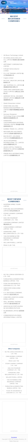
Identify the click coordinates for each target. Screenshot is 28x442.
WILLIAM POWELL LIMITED (13, 242)
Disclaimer (14, 437)
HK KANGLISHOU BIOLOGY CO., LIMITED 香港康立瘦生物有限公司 (14, 59)
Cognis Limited (8, 78)
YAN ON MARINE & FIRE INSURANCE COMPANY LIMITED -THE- (11, 238)
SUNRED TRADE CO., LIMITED (13, 129)
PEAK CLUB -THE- (10, 245)
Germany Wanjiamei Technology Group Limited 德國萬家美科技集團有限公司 (14, 116)
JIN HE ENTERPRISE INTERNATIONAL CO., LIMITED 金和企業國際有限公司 (14, 142)
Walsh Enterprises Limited (12, 103)
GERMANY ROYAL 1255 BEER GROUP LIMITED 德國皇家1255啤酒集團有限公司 (14, 98)
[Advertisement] (14, 37)
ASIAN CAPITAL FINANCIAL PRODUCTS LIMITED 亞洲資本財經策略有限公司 (14, 149)
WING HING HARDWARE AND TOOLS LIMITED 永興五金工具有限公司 (14, 91)
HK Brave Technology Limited (13, 55)
